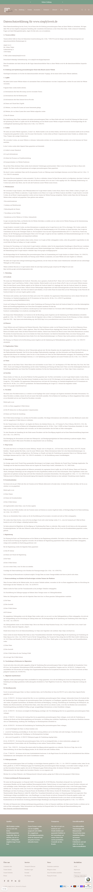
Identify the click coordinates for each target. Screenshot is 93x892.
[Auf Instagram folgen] (8, 881)
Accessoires (37, 9)
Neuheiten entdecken (53, 866)
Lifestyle (54, 9)
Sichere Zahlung (46, 2)
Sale (61, 9)
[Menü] (91, 878)
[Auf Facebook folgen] (4, 881)
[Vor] (62, 2)
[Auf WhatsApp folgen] (19, 881)
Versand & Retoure (30, 866)
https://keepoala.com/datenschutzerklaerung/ (15, 808)
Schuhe (30, 9)
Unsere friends (7, 869)
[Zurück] (30, 2)
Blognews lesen (51, 869)
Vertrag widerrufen (80, 876)
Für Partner (28, 875)
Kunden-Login (29, 869)
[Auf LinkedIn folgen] (16, 881)
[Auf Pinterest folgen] (12, 881)
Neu (16, 9)
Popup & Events (52, 875)
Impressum (77, 869)
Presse (5, 875)
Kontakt (27, 872)
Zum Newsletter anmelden (54, 872)
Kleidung (21, 9)
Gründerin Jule (7, 866)
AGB (75, 866)
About (66, 9)
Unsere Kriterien (8, 872)
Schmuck (46, 9)
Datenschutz (77, 872)
